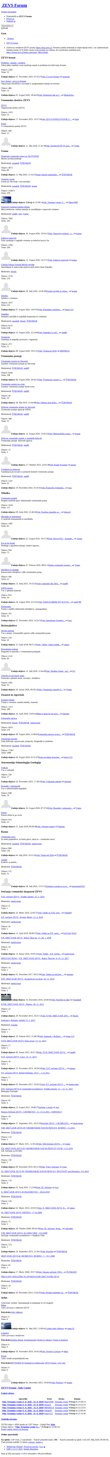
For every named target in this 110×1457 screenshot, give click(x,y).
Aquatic (14, 1025)
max (70, 488)
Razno (4, 1356)
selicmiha (69, 1228)
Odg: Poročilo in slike (60, 1000)
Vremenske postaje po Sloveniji (14, 361)
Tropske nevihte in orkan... (57, 291)
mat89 (14, 214)
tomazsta (66, 77)
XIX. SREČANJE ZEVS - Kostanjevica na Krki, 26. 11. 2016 (27, 979)
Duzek (75, 1016)
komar (34, 186)
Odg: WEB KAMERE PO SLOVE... (54, 602)
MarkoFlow (69, 95)
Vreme (69, 689)
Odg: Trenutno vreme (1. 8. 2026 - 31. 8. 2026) (23, 1402)
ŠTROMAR (25, 163)
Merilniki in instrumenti (11, 516)
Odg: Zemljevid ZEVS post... (58, 146)
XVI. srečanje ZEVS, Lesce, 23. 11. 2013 (19, 1057)
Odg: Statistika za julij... (48, 332)
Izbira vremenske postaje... (60, 565)
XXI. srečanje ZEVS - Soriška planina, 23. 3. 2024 (22, 897)
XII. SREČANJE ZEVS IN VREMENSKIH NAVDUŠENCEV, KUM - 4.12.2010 (37, 1148)
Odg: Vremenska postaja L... (50, 380)
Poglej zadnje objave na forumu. (14, 1429)
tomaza (72, 1068)
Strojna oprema (7, 631)
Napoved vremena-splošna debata (15, 207)
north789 (77, 602)
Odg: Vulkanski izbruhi (51, 781)
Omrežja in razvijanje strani (12, 676)
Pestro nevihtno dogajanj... (49, 757)
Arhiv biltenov (16, 1312)
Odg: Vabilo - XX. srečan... (49, 954)
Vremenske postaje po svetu (13, 384)
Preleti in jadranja (44, 1340)
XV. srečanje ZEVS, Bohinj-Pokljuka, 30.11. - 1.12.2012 (25, 1073)
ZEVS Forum (14, 5)
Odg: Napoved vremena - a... (60, 233)
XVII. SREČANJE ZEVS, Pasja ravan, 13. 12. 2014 (23, 1041)
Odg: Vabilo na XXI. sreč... (49, 913)
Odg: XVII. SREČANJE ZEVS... (52, 1052)
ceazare (31, 1442)
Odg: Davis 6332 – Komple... (61, 538)
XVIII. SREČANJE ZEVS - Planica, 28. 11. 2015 (22, 1004)
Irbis (53, 1424)
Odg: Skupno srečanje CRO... (50, 1272)
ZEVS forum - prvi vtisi (55, 1363)
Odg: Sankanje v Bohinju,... (51, 1036)
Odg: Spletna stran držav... (47, 402)
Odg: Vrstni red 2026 (45, 855)
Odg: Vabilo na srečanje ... (52, 974)
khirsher (66, 714)
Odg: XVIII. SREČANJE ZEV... (55, 1016)
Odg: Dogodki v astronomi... (60, 808)
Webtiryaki (11, 1447)
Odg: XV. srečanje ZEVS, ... (53, 1084)
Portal (3, 124)
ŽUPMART (71, 1272)
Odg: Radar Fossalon (58, 465)
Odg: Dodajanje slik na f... (49, 95)
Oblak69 (68, 913)
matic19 (70, 1328)
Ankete (4, 860)
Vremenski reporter (9, 739)
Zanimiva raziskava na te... (57, 886)
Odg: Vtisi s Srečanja (50, 1167)
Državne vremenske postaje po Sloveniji (18, 407)
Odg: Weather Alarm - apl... (57, 671)
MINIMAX (65, 351)
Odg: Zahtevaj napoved (58, 260)
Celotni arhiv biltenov (55, 1328)
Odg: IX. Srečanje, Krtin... (50, 1228)
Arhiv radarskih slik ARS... (47, 583)
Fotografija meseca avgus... (49, 734)
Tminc (77, 146)
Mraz (66, 1351)
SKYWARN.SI (17, 1363)
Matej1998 (73, 202)
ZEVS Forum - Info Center (16, 1387)
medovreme (35, 723)
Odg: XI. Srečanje (44, 1187)
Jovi (57, 1107)
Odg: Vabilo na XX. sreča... (48, 933)
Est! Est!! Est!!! (70, 933)
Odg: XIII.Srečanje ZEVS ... (50, 1144)
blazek (13, 271)
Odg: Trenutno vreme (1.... (54, 202)
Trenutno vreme (7, 179)
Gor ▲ (42, 1447)
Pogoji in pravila (31, 1447)
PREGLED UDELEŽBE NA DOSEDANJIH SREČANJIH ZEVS (30, 1276)
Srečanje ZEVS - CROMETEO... (55, 1123)
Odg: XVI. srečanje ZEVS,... (53, 1068)
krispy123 (69, 309)
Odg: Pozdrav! (57, 1382)
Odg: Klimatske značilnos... (50, 309)
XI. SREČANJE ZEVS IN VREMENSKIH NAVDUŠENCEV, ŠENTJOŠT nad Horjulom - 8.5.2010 (45, 1171)
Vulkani (4, 768)
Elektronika (6, 606)
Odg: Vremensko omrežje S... (50, 689)
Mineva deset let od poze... (48, 714)
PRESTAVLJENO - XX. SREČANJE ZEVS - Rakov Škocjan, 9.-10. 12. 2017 (35, 958)
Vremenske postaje (9, 498)
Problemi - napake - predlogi (13, 63)
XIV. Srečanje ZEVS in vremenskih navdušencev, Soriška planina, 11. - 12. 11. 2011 (37, 1089)
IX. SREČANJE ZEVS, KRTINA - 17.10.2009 (21, 1212)
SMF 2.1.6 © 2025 (14, 1449)
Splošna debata (16, 1340)
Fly (73, 671)
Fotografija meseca (9, 718)
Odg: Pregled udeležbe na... (53, 1292)
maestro (70, 974)
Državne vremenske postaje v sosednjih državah (21, 438)
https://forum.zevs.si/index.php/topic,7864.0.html (27, 52)
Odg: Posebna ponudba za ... (48, 512)
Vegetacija (5, 337)
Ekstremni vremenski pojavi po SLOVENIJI (20, 156)
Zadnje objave (7, 1393)
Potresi (4, 813)
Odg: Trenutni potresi (46, 826)
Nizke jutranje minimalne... (47, 175)
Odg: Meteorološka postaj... (60, 434)
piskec (66, 644)
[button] (8, 12)
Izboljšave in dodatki (10, 570)
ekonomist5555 (78, 886)
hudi (77, 119)
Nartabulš (77, 1000)
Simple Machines (31, 1449)
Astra (64, 1167)
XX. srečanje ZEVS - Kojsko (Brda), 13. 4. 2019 (22, 917)
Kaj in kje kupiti (8, 543)
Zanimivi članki (7, 700)
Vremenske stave (8, 837)
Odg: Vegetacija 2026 (47, 351)
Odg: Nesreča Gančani (51, 1351)
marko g (39, 1442)
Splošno (4, 296)
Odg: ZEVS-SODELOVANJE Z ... (56, 119)
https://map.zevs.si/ (44, 47)
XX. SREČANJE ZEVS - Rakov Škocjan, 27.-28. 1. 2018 (26, 938)
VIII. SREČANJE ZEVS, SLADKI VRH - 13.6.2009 (24, 1233)
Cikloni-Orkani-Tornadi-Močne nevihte (17, 264)
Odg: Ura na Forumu (50, 77)
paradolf (15, 163)
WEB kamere (7, 588)
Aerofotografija (30, 1340)
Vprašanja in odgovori (10, 469)
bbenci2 (67, 512)
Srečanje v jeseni (45, 1107)
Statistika (5, 314)
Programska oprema (9, 649)
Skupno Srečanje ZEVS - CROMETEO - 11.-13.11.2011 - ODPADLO (31, 1112)
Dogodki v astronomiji (10, 786)
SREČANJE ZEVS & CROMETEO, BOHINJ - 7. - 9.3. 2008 (28, 1256)
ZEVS (4, 105)
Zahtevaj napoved (8, 238)
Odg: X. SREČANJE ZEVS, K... (52, 1208)
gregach (47, 1405)
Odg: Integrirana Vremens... (53, 620)
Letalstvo (5, 1333)
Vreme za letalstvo (60, 1340)
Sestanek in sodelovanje (34, 1363)
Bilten (3, 1305)
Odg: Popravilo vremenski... (53, 488)
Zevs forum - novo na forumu (13, 81)
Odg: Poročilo (47, 1251)
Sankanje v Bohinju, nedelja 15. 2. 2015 (18, 1020)
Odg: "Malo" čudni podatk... (49, 644)
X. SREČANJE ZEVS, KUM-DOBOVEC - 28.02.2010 (25, 1192)
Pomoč (20, 1447)
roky (20, 214)
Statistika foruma (9, 1419)
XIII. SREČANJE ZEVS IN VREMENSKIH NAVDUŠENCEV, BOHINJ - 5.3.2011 (38, 1128)
